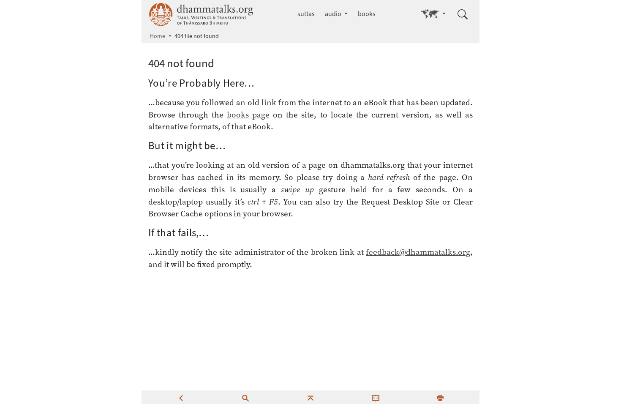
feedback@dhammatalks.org (418, 251)
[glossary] (375, 397)
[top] (310, 397)
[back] (181, 397)
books (367, 13)
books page (248, 114)
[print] (440, 397)
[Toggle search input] (462, 14)
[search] (245, 397)
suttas (306, 13)
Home (157, 36)
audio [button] (334, 13)
